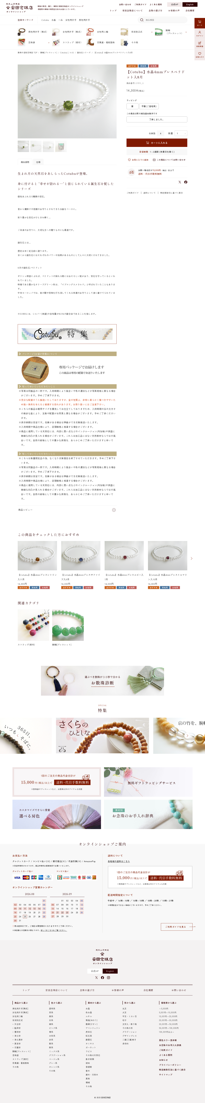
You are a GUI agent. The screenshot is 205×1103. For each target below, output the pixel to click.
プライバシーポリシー (170, 1064)
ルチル (89, 1016)
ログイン (199, 35)
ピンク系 (53, 1028)
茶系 (51, 1012)
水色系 (52, 1035)
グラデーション (129, 1031)
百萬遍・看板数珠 (106, 42)
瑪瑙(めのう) (91, 1020)
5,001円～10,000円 (167, 1012)
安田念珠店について (132, 10)
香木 (88, 1070)
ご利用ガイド (140, 4)
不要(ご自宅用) (149, 106)
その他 (134, 42)
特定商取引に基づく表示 (171, 192)
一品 (60, 19)
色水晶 (89, 1012)
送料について (149, 192)
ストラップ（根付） (73, 42)
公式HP (174, 4)
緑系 (51, 1024)
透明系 (52, 1008)
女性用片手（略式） (73, 31)
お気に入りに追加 (140, 159)
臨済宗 (17, 1028)
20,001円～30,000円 (168, 1020)
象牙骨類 (90, 1059)
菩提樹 (89, 1066)
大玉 (124, 1012)
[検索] (141, 20)
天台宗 (17, 1024)
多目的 (125, 1043)
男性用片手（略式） (38, 31)
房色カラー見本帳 (168, 1040)
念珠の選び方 (155, 10)
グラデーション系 (57, 1055)
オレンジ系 (54, 1066)
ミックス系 (54, 1051)
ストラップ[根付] (20, 1059)
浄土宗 (17, 1035)
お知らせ (163, 1059)
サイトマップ (165, 1074)
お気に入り (200, 57)
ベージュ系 (54, 1059)
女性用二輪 (102, 31)
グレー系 (53, 1063)
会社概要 (189, 10)
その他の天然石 (93, 1055)
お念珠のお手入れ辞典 (170, 1045)
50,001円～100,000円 (169, 1028)
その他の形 (127, 1028)
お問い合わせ (125, 4)
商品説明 (25, 162)
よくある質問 (156, 4)
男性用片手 (84, 19)
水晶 (53, 19)
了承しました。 (157, 119)
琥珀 (88, 1063)
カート (199, 25)
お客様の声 (174, 10)
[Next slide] (191, 559)
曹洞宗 (17, 1031)
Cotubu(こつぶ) (67, 52)
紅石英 (89, 1035)
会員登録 (199, 46)
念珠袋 (31, 42)
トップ (113, 10)
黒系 (51, 1016)
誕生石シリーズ (83, 52)
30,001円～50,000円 (168, 1024)
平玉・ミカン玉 (129, 1016)
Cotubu (45, 19)
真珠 (88, 1078)
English (190, 4)
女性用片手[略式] (20, 1012)
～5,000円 (163, 1008)
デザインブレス (129, 1035)
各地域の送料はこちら (119, 861)
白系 (51, 1020)
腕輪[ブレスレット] (48, 52)
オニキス (90, 1043)
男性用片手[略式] (20, 1008)
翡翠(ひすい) (91, 1024)
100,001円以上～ (166, 1031)
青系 (51, 1031)
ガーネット (91, 1047)
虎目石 (89, 1031)
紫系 (51, 1047)
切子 (124, 1020)
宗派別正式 (136, 31)
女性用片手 (71, 19)
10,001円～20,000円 (168, 1016)
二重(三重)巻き (129, 1039)
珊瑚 (88, 1082)
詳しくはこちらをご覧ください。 (54, 930)
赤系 (51, 1039)
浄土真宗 (18, 1039)
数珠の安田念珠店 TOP (27, 52)
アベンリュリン (93, 1028)
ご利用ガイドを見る (175, 926)
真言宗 (17, 1043)
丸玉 (124, 1008)
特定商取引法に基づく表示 (172, 1069)
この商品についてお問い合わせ (171, 159)
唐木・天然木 (92, 1074)
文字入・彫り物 (129, 1024)
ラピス (89, 1051)
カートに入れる (159, 143)
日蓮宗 (17, 1047)
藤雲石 (89, 1039)
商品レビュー (25, 509)
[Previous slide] (14, 559)
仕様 (38, 162)
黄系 (51, 1043)
